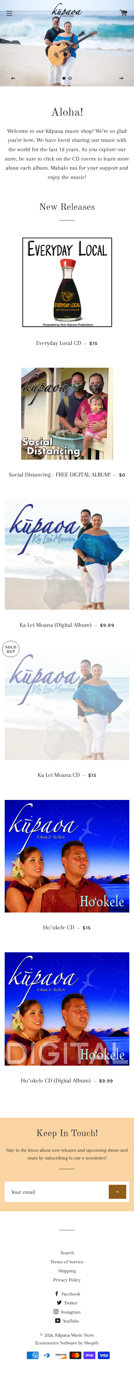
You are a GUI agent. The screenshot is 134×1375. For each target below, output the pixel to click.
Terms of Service (67, 1262)
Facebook (70, 1294)
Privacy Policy (67, 1280)
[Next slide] (121, 78)
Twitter (70, 1303)
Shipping (67, 1271)
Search (67, 1253)
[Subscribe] (117, 1192)
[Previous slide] (13, 78)
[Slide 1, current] (64, 78)
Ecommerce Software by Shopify (67, 1343)
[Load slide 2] (70, 78)
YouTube (70, 1321)
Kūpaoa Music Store (74, 1335)
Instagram (70, 1312)
